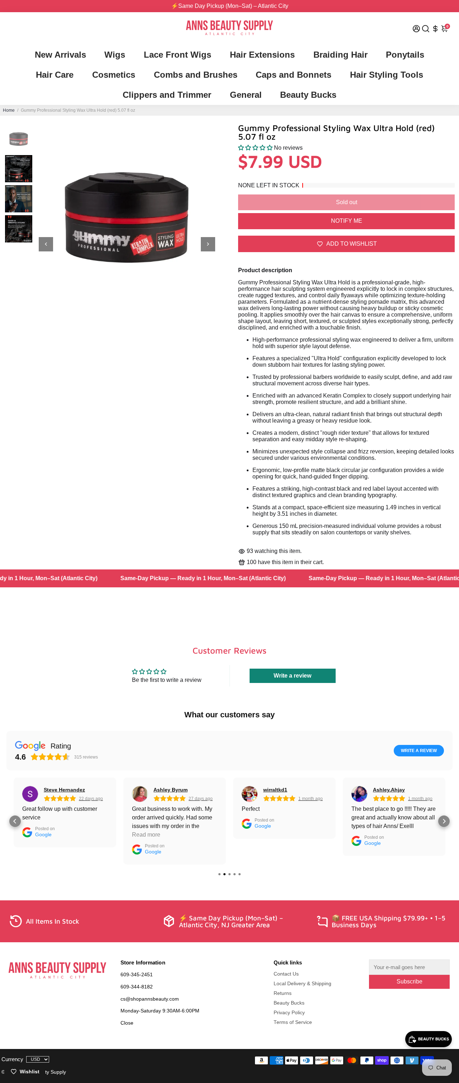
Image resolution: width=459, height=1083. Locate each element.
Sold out (346, 202)
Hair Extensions (262, 54)
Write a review (292, 676)
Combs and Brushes (195, 75)
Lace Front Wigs (177, 54)
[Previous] (46, 244)
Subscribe (409, 981)
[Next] (208, 244)
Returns (283, 993)
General (246, 95)
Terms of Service (293, 1022)
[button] (255, 148)
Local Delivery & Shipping (302, 983)
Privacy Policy (289, 1012)
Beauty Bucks (308, 95)
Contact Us (286, 974)
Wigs (114, 54)
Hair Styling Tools (386, 75)
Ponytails (405, 54)
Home (9, 110)
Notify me (346, 221)
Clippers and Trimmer (167, 95)
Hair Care (55, 75)
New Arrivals (60, 54)
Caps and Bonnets (293, 75)
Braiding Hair (340, 54)
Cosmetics (113, 75)
